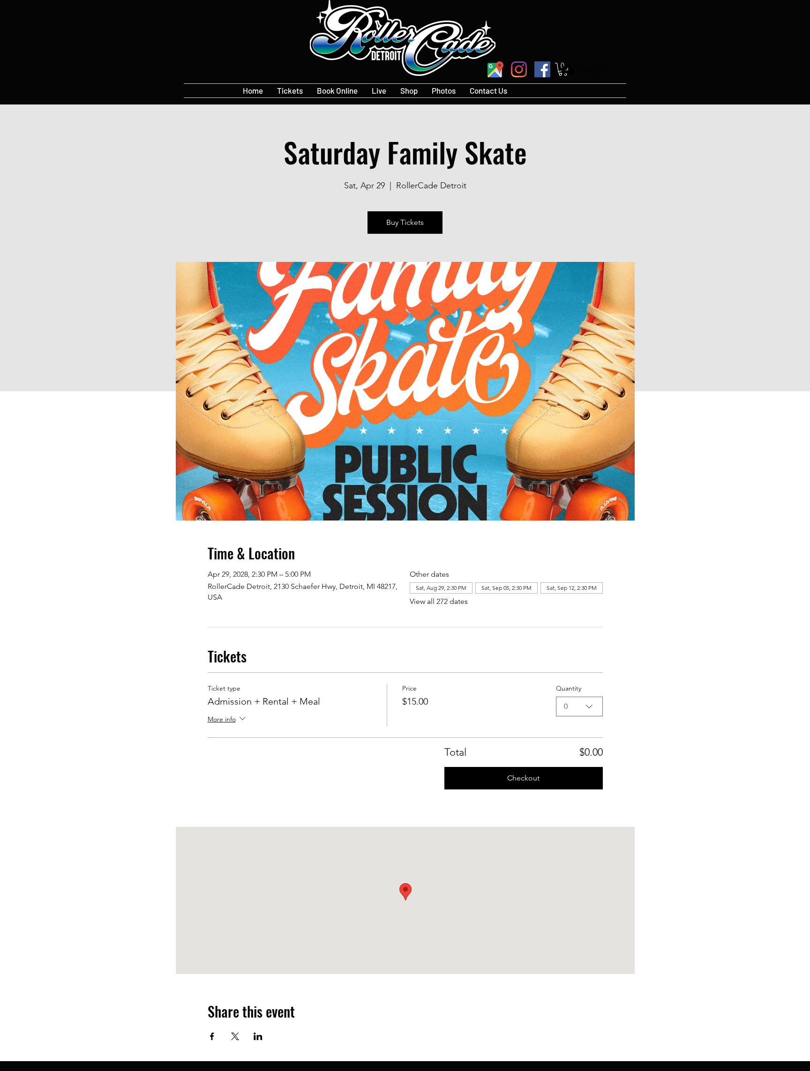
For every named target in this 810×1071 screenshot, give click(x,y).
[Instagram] (519, 69)
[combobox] (579, 706)
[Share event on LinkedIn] (258, 1036)
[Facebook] (542, 69)
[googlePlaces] (495, 69)
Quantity (568, 688)
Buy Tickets (405, 222)
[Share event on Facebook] (212, 1036)
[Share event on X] (235, 1036)
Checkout (523, 778)
